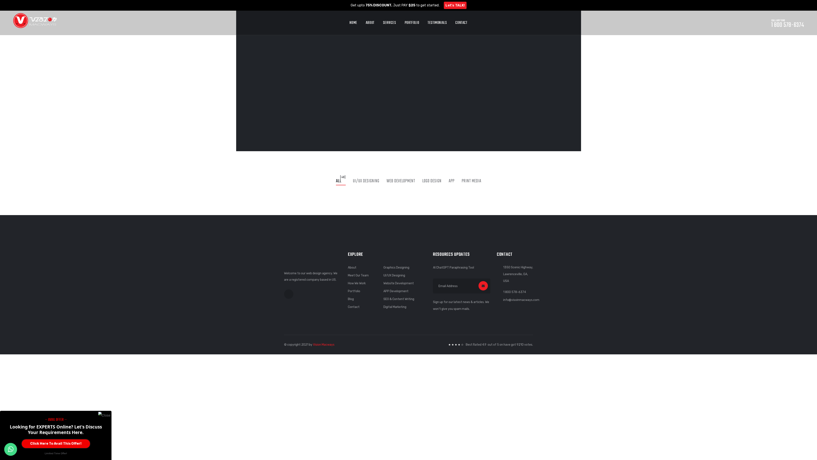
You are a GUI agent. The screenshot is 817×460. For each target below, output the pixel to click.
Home (353, 23)
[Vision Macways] (35, 20)
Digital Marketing (394, 307)
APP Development (395, 291)
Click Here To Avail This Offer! (55, 443)
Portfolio (412, 23)
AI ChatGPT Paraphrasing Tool (453, 267)
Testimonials (437, 23)
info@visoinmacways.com (521, 300)
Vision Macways (323, 344)
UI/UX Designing (394, 275)
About (370, 23)
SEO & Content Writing (398, 299)
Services (389, 23)
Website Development (398, 283)
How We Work (357, 283)
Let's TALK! (455, 5)
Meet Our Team (358, 275)
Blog (351, 299)
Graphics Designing (396, 267)
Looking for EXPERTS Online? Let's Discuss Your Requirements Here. (56, 429)
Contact (461, 23)
